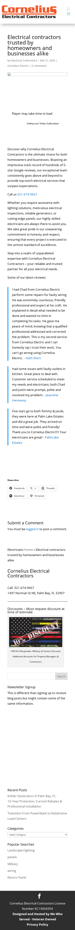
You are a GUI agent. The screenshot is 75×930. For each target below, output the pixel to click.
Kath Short (33, 358)
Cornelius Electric (18, 65)
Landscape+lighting (21, 850)
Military (12, 864)
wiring (11, 871)
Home (28, 549)
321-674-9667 (27, 194)
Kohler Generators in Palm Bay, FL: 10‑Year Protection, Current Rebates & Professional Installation (34, 801)
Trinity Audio (45, 123)
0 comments (39, 65)
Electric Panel (16, 877)
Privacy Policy (37, 924)
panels (12, 857)
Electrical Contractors (24, 60)
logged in (32, 529)
